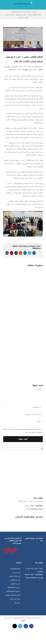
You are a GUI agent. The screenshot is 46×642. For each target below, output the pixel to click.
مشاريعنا (17, 602)
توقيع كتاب (25, 69)
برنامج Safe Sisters (14, 587)
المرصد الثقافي (15, 584)
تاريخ (30, 69)
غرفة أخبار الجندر (14, 599)
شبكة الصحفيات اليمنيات (12, 595)
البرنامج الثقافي (15, 580)
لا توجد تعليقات (12, 69)
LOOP (23, 621)
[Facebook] (24, 520)
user (36, 66)
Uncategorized (15, 569)
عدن (20, 69)
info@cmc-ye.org (37, 509)
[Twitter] (21, 520)
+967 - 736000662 (36, 506)
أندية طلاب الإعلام (14, 576)
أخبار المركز (13, 66)
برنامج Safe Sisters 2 (13, 591)
